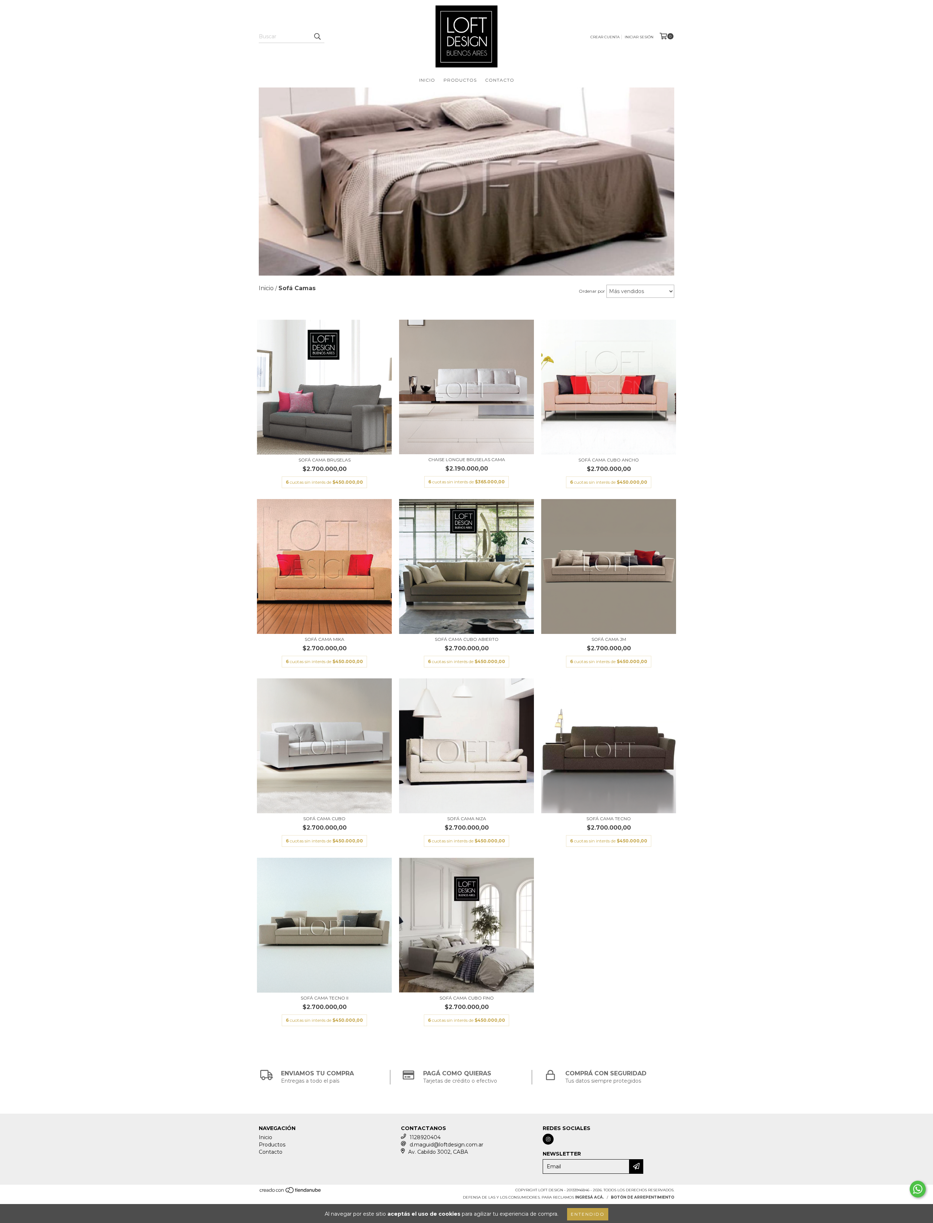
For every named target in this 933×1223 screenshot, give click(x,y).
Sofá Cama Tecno (608, 818)
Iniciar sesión (639, 37)
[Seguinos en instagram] (548, 1139)
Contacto (499, 80)
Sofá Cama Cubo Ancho (608, 460)
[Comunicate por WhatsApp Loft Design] (918, 1189)
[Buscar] (317, 36)
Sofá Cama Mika (324, 639)
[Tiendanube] (291, 1192)
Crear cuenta (605, 37)
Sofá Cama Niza (466, 818)
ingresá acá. (589, 1197)
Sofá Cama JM (609, 639)
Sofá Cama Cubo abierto (467, 639)
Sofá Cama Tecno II (324, 998)
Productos (460, 80)
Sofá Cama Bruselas (324, 460)
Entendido (588, 1214)
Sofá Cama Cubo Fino (467, 998)
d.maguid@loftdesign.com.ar (446, 1144)
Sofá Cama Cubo (324, 818)
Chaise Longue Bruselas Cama (466, 459)
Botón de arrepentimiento (642, 1197)
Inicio (427, 80)
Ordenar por (592, 291)
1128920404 (425, 1137)
